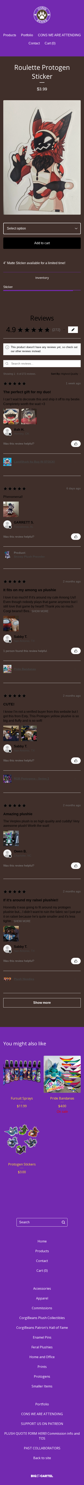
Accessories (42, 1288)
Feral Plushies (42, 1347)
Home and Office (42, 1357)
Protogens (42, 1376)
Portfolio (27, 35)
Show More (40, 611)
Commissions (42, 1308)
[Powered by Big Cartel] (42, 1476)
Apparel (42, 1298)
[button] (64, 329)
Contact (34, 43)
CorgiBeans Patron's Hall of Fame (42, 1327)
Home (42, 1241)
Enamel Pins (42, 1337)
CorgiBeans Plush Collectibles (42, 1318)
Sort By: (56, 373)
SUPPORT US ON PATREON (42, 1423)
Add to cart (42, 243)
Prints (42, 1366)
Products (9, 35)
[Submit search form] (63, 1222)
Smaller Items (42, 1386)
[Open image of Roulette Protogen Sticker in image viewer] (42, 157)
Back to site (42, 1458)
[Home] (42, 14)
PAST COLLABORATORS (42, 1448)
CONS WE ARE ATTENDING (59, 35)
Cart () (50, 43)
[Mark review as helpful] (76, 443)
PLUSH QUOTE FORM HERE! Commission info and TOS (42, 1436)
